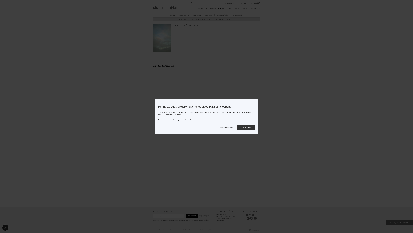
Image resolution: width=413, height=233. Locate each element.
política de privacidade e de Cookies (183, 120)
